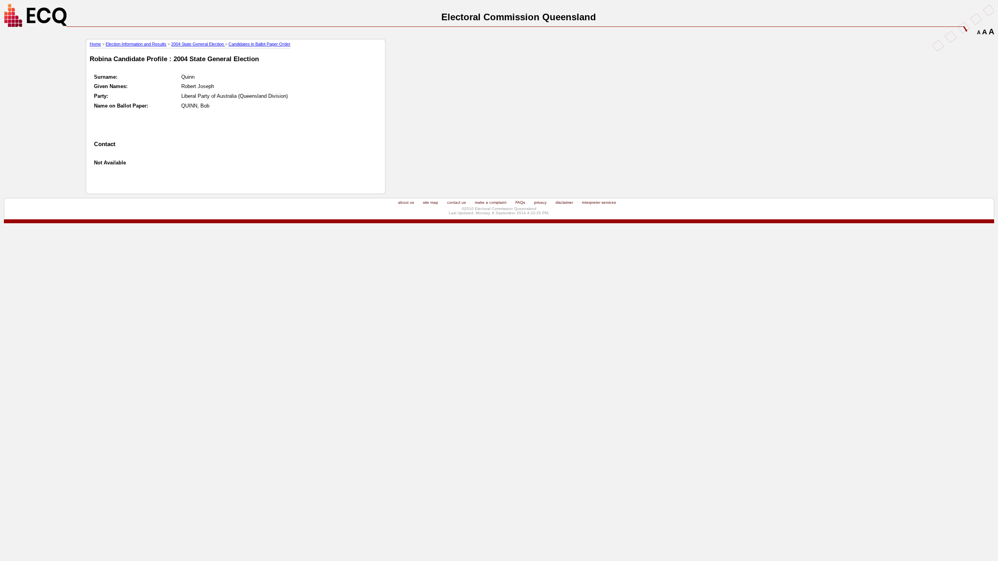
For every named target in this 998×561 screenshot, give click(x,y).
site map (430, 202)
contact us (456, 202)
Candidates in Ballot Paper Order (259, 44)
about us (406, 202)
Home (95, 44)
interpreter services (599, 202)
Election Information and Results (136, 44)
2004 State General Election (198, 44)
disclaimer (564, 202)
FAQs (520, 202)
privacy (540, 202)
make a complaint (490, 202)
